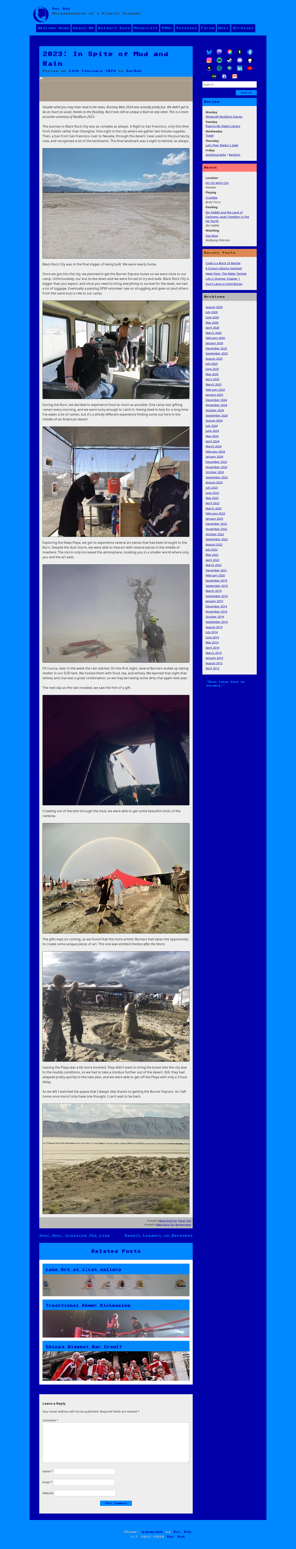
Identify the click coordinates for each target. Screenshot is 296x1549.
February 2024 (215, 451)
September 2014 (217, 622)
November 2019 (216, 580)
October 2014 (215, 617)
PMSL (167, 28)
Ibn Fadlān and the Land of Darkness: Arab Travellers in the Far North (227, 216)
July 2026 (212, 312)
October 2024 (215, 410)
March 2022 (213, 565)
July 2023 (212, 488)
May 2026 (212, 322)
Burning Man (183, 1224)
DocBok (134, 71)
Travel (181, 1221)
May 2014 (212, 642)
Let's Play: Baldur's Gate (222, 145)
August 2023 (214, 482)
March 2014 (213, 653)
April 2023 (212, 503)
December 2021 (216, 570)
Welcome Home (53, 28)
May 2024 (212, 436)
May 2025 (212, 374)
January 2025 (214, 395)
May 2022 (212, 555)
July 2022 (212, 549)
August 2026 (214, 307)
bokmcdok (152, 1532)
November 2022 (216, 529)
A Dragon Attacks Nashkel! (224, 268)
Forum (207, 28)
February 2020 (215, 575)
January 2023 (214, 519)
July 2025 (212, 364)
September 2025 (217, 353)
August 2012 (214, 663)
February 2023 (215, 513)
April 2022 (212, 560)
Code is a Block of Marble (223, 263)
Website (47, 1493)
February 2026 (215, 338)
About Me (83, 28)
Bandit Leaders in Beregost (159, 1235)
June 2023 (212, 493)
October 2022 (215, 534)
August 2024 (214, 420)
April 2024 (212, 441)
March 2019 (213, 591)
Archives (243, 28)
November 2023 (216, 467)
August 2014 (214, 627)
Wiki (223, 28)
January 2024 (214, 456)
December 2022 (216, 524)
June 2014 (212, 637)
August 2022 (214, 544)
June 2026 (212, 317)
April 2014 (212, 648)
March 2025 (213, 384)
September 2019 (217, 586)
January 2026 (214, 343)
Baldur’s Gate (114, 28)
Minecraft (146, 28)
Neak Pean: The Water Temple (226, 273)
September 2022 (217, 539)
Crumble (211, 198)
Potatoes (186, 28)
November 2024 (216, 405)
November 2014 (216, 611)
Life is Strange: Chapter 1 (223, 279)
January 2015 (214, 601)
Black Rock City (168, 1221)
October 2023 (215, 472)
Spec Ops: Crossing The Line (74, 1235)
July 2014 (212, 632)
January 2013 (214, 658)
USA (188, 1221)
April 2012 (212, 668)
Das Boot (212, 236)
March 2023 (213, 508)
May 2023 (212, 498)
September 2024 (217, 415)
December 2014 (216, 606)
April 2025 (212, 379)
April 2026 (212, 328)
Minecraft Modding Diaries (224, 117)
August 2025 (214, 359)
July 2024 (212, 426)
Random (234, 155)
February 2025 (215, 390)
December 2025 (216, 348)
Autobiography (216, 155)
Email (47, 1482)
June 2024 (212, 431)
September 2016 (217, 596)
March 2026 (213, 333)
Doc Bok (61, 8)
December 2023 (216, 462)
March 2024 (213, 446)
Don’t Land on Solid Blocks (224, 284)
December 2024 (216, 400)
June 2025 (212, 369)
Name (47, 1471)
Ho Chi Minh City (217, 183)
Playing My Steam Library (223, 126)
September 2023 (217, 477)
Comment (50, 1420)
